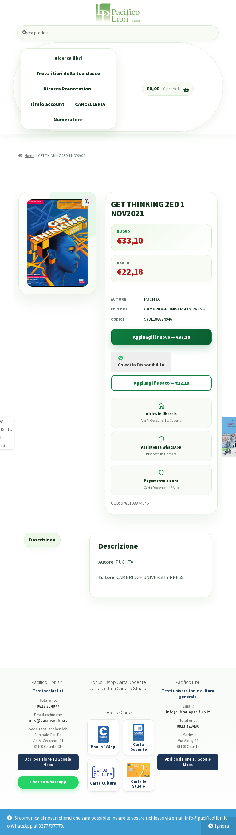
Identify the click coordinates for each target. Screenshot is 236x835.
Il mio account (48, 104)
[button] (87, 201)
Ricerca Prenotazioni (68, 89)
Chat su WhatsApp (48, 782)
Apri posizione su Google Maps (48, 762)
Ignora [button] (222, 826)
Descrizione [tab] (42, 540)
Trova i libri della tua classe (68, 73)
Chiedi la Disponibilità (141, 365)
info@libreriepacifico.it (188, 712)
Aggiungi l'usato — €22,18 (161, 383)
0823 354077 (48, 706)
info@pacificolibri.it (48, 720)
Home (29, 155)
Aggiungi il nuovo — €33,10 (161, 337)
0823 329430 (188, 726)
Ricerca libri (68, 58)
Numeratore (68, 119)
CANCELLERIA (90, 104)
